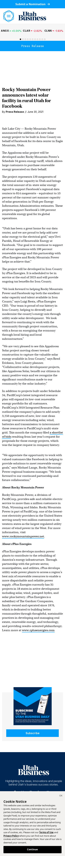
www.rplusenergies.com (38, 630)
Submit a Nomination (30, 4)
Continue (32, 849)
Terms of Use (46, 832)
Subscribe (33, 733)
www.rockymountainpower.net (23, 536)
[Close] (61, 796)
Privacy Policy (11, 835)
